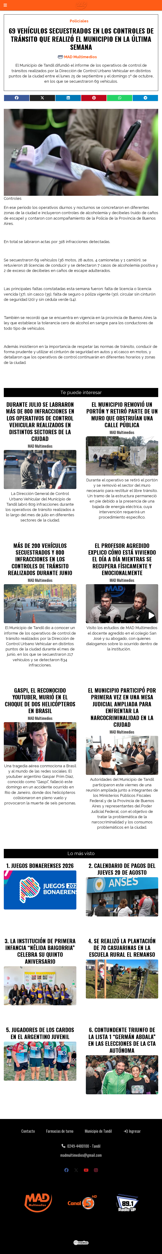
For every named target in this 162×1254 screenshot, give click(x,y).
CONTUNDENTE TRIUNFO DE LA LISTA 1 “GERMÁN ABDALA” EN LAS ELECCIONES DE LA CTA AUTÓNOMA (122, 1040)
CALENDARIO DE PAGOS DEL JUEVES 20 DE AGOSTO (124, 868)
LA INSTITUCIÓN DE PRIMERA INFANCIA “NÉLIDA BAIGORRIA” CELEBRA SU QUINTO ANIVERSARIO (40, 951)
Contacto (28, 1131)
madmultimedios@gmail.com (81, 1155)
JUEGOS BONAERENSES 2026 (42, 865)
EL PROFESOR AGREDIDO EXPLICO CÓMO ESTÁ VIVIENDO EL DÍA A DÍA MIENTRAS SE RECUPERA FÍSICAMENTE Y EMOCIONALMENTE (122, 559)
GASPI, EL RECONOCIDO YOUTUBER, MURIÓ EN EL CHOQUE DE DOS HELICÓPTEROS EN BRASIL (40, 700)
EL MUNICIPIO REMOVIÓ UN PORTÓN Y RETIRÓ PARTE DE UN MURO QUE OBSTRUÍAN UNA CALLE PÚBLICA (122, 414)
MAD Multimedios (80, 57)
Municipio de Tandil (98, 1131)
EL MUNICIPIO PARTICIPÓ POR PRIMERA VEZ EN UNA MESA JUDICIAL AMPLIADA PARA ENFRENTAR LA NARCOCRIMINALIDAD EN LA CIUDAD (122, 707)
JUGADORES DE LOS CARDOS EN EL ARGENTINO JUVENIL (42, 1033)
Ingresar (134, 1131)
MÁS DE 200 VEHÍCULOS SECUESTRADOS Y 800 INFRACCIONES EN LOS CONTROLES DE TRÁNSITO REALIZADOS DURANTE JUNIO (40, 559)
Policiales (79, 21)
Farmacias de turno (59, 1131)
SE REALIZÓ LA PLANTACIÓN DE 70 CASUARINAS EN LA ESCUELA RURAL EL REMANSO (122, 947)
